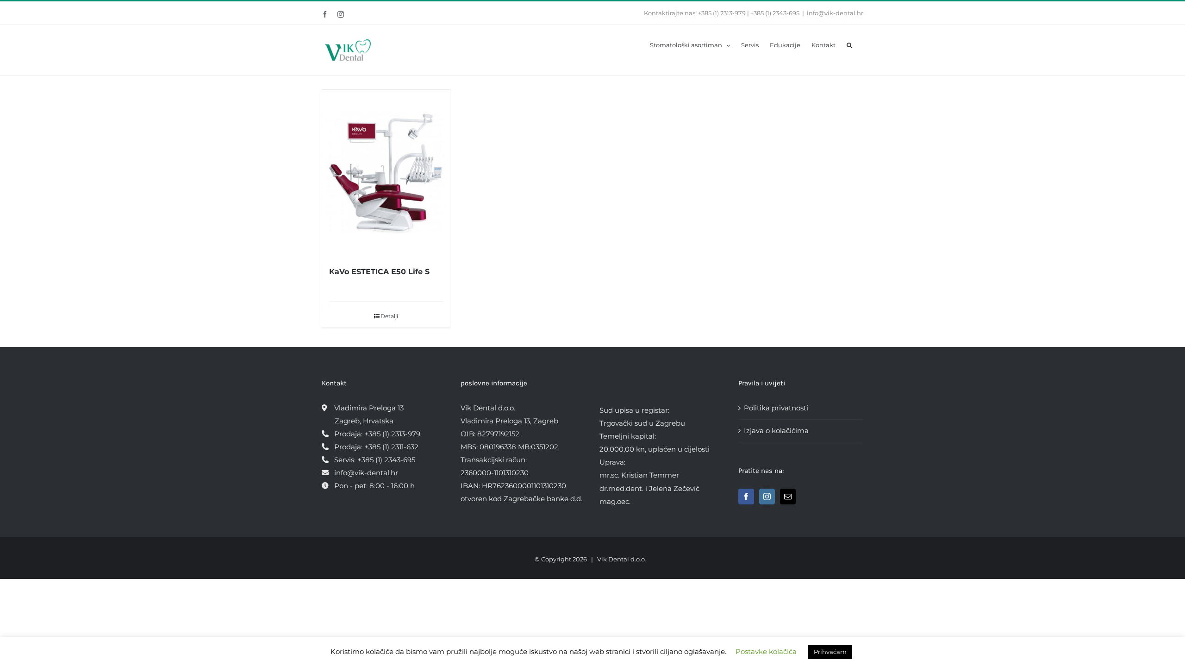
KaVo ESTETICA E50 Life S (379, 271)
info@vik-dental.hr (835, 13)
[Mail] (788, 496)
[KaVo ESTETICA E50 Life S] (386, 173)
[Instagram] (767, 496)
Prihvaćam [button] (830, 651)
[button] (849, 44)
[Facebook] (746, 496)
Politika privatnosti (776, 407)
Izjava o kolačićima (776, 430)
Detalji (389, 316)
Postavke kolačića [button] (766, 651)
